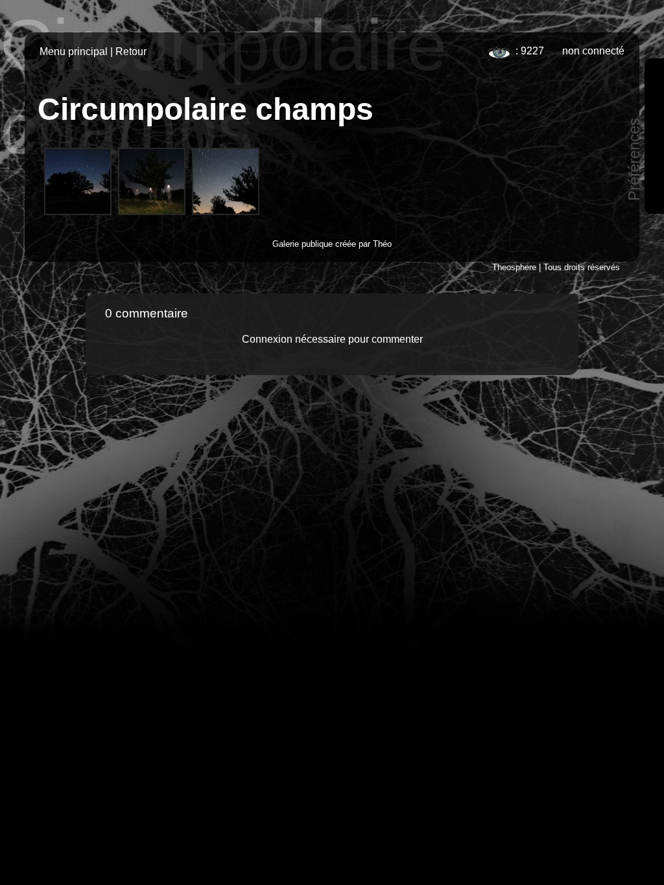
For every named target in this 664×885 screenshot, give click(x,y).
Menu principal (74, 51)
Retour (131, 51)
